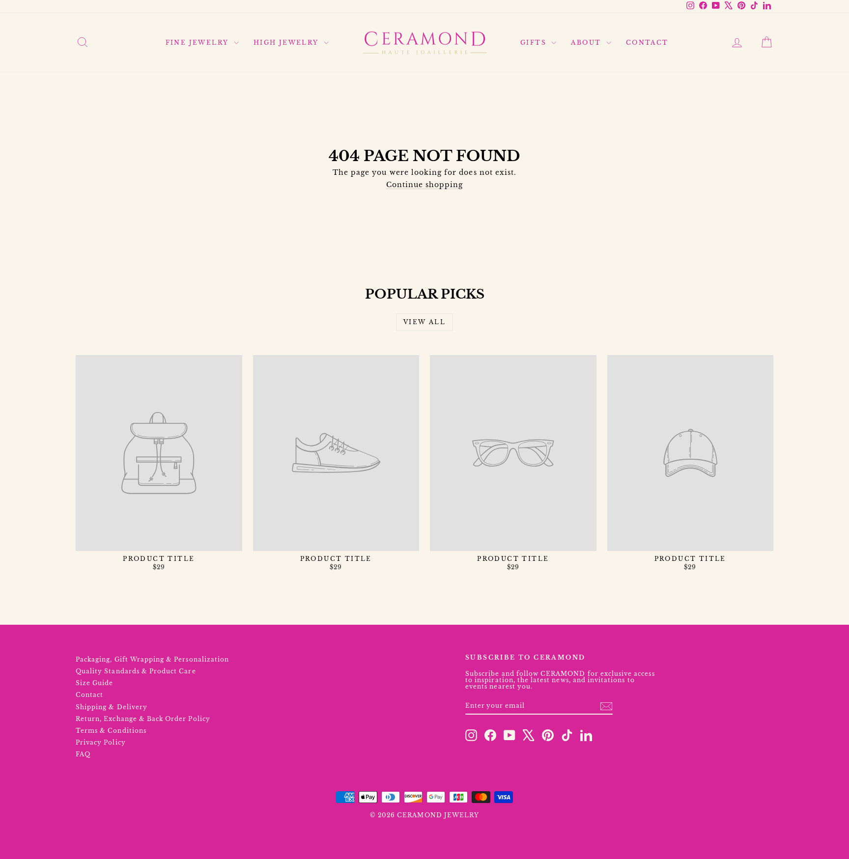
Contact (89, 694)
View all (424, 322)
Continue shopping (424, 184)
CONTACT (647, 42)
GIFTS (534, 42)
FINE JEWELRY (198, 42)
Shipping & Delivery (111, 707)
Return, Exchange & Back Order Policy (143, 718)
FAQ (83, 754)
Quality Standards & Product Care (136, 671)
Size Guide (94, 683)
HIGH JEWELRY (287, 42)
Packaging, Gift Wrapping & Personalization (152, 659)
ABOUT (587, 42)
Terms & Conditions (111, 730)
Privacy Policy (101, 742)
